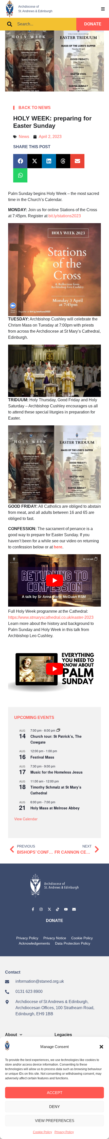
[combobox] (38, 24)
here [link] (58, 547)
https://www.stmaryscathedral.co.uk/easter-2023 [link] (51, 617)
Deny (54, 1106)
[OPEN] (103, 9)
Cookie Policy (42, 1132)
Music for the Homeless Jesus (56, 772)
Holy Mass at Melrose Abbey (55, 807)
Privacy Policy (64, 1132)
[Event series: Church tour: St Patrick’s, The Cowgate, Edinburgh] (58, 730)
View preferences (54, 1120)
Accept (54, 1092)
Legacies (63, 1035)
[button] (101, 1046)
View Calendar (26, 818)
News (24, 136)
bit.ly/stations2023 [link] (64, 216)
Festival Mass (42, 757)
